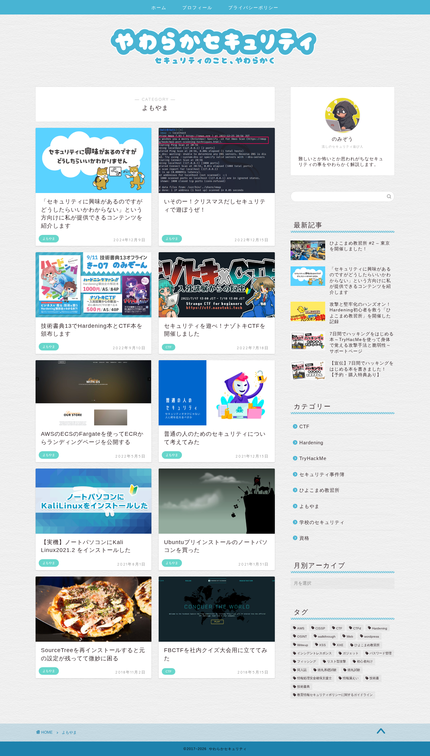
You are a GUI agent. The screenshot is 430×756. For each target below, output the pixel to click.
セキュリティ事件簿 (322, 474)
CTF (304, 426)
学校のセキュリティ (322, 522)
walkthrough (327, 637)
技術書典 (303, 686)
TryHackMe (312, 458)
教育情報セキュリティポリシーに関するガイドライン (335, 695)
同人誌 (302, 670)
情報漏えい (351, 678)
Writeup (302, 645)
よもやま (309, 506)
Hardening (311, 442)
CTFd (357, 628)
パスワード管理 (381, 653)
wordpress (371, 637)
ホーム (159, 7)
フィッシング (306, 661)
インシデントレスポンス (314, 653)
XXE (340, 645)
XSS (322, 645)
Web (350, 637)
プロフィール (197, 7)
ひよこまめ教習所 (319, 490)
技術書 (374, 678)
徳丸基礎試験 (327, 670)
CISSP (320, 628)
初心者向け (365, 661)
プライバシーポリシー (253, 7)
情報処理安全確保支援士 (314, 678)
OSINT (302, 637)
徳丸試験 (354, 670)
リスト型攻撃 (336, 661)
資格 (304, 538)
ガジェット (351, 653)
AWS (300, 628)
